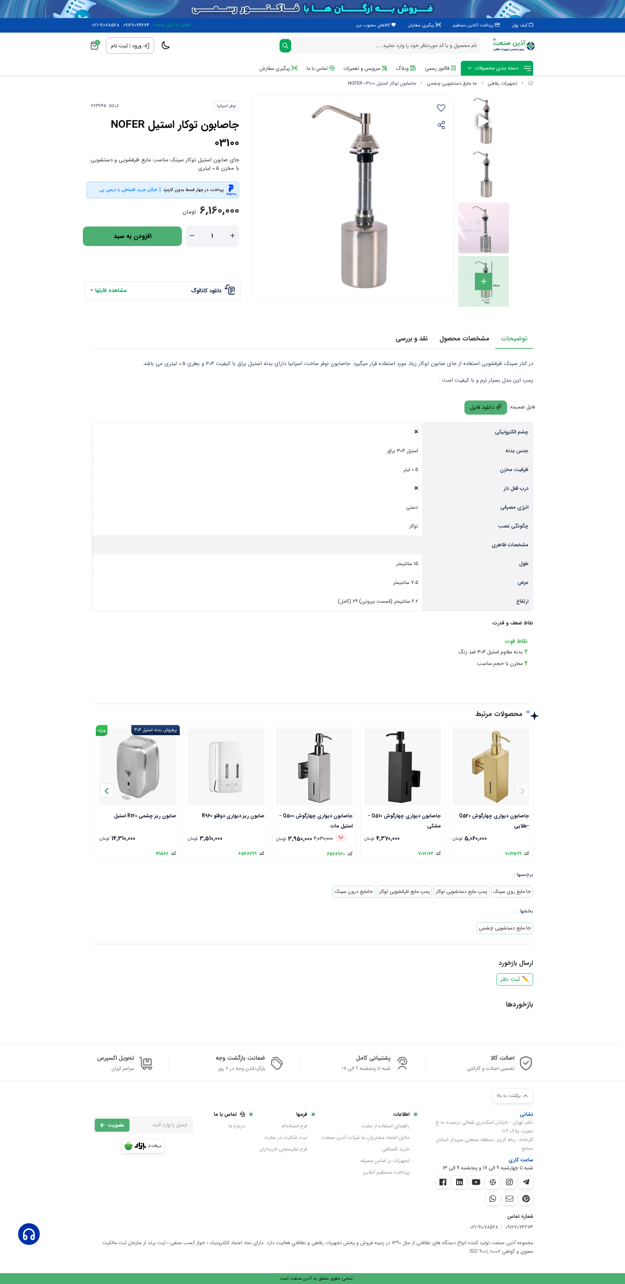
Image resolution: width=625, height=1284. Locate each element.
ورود (136, 46)
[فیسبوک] (442, 1182)
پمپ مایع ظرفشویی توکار (404, 891)
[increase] (232, 236)
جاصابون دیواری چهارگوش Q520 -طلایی (494, 820)
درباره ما (237, 1126)
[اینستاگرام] (509, 1182)
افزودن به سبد (133, 236)
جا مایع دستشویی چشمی (452, 83)
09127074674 (136, 25)
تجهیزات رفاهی (502, 83)
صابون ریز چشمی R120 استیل (145, 816)
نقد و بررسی (412, 339)
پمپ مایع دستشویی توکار (461, 891)
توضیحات (514, 339)
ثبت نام (119, 46)
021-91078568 (105, 25)
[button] (106, 790)
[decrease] (192, 236)
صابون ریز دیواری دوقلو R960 (233, 816)
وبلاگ (403, 68)
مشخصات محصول (464, 339)
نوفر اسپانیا (226, 105)
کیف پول (520, 25)
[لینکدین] (459, 1182)
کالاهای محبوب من (373, 25)
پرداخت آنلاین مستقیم (474, 25)
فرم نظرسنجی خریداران (283, 1149)
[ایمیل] (509, 1198)
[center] (285, 45)
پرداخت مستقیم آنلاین (386, 1172)
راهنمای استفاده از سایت (385, 1126)
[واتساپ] (492, 1198)
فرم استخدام (294, 1126)
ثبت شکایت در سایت (285, 1137)
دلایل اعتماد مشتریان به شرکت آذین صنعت (365, 1137)
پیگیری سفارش (421, 25)
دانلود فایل (483, 407)
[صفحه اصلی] (530, 83)
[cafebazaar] (143, 1146)
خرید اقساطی (395, 1149)
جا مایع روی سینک (512, 891)
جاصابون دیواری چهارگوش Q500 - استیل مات (316, 820)
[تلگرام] (526, 1182)
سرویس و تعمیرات (362, 68)
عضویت (115, 1125)
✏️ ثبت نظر (515, 979)
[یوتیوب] (476, 1182)
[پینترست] (526, 1198)
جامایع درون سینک (354, 891)
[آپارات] (492, 1182)
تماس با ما (318, 68)
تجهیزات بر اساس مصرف (384, 1160)
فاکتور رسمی (438, 68)
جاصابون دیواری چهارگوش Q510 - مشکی (404, 820)
